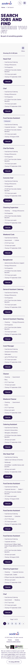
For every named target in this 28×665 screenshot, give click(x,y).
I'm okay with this (14, 662)
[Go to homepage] (7, 3)
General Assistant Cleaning (13, 319)
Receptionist (8, 260)
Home (3, 7)
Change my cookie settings (13, 641)
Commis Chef (8, 178)
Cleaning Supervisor (10, 207)
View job (7, 81)
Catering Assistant (10, 424)
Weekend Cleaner (9, 399)
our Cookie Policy (10, 654)
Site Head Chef (8, 454)
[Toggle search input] (20, 3)
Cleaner (6, 374)
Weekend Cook (8, 234)
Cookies (17, 639)
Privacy (10, 639)
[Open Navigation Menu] (24, 3)
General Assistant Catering (13, 289)
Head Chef (7, 59)
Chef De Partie (8, 148)
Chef (5, 88)
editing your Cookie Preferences (16, 658)
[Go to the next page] (23, 623)
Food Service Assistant (11, 118)
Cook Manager (8, 346)
